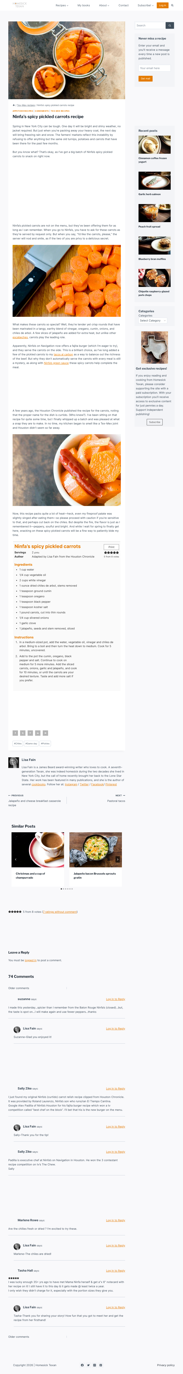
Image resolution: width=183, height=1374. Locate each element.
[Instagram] (94, 1365)
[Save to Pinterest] (30, 733)
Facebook (97, 784)
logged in (31, 960)
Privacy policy (166, 1365)
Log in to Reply (115, 999)
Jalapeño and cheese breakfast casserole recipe (34, 800)
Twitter (84, 784)
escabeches (20, 337)
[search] (170, 25)
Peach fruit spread (149, 226)
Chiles (18, 743)
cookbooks (38, 784)
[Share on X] (22, 733)
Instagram (71, 784)
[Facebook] (82, 1365)
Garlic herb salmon (150, 194)
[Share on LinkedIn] (37, 733)
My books (84, 5)
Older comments (18, 988)
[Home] (14, 105)
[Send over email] (45, 733)
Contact (124, 5)
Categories (145, 315)
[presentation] (38, 849)
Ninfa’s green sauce (56, 363)
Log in (162, 5)
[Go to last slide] (16, 859)
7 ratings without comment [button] (60, 911)
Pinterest (111, 784)
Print (111, 547)
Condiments (42, 111)
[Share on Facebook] (15, 733)
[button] (105, 552)
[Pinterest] (100, 1365)
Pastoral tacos (116, 798)
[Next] (117, 859)
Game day (31, 743)
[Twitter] (88, 1365)
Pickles (45, 743)
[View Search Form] (172, 5)
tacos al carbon (63, 354)
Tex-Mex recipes (60, 111)
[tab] (61, 889)
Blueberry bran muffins (152, 259)
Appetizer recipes (23, 111)
